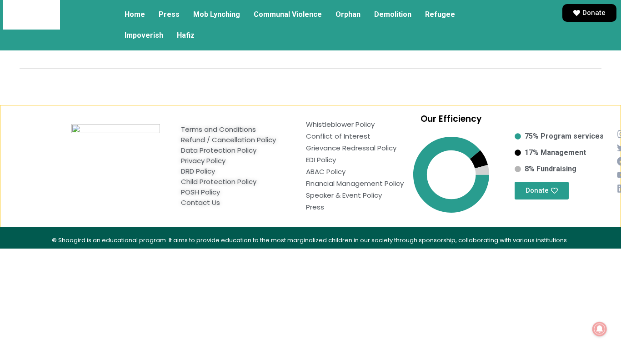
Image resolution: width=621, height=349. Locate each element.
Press (169, 14)
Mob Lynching (216, 14)
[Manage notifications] (599, 329)
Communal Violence (288, 14)
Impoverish (144, 35)
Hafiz (186, 35)
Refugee (440, 14)
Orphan (348, 14)
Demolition (392, 14)
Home (135, 14)
